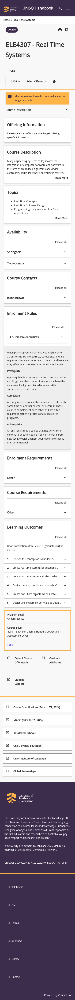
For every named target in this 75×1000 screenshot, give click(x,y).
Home (6, 20)
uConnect (17, 941)
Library (15, 958)
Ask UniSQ (17, 887)
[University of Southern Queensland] (11, 10)
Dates (15, 905)
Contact (16, 976)
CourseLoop (65, 995)
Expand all (60, 242)
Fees (10, 644)
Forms (15, 923)
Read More (61, 178)
